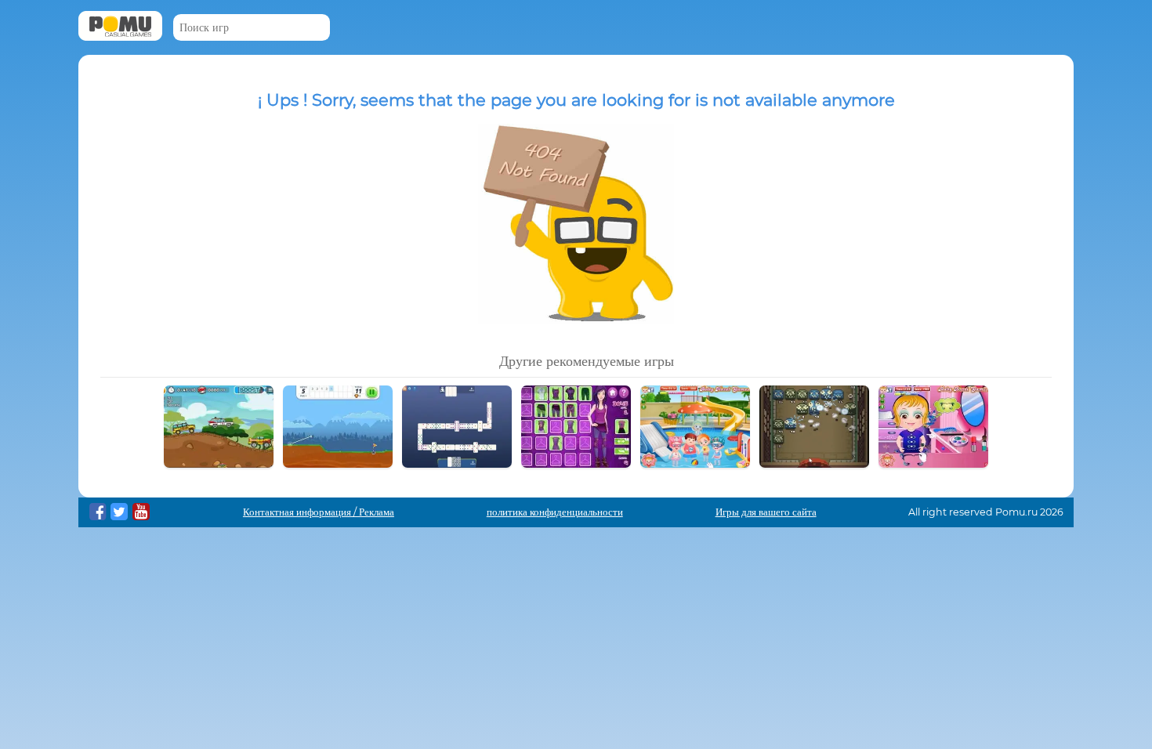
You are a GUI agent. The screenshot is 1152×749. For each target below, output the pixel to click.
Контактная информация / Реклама (318, 512)
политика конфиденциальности (555, 512)
